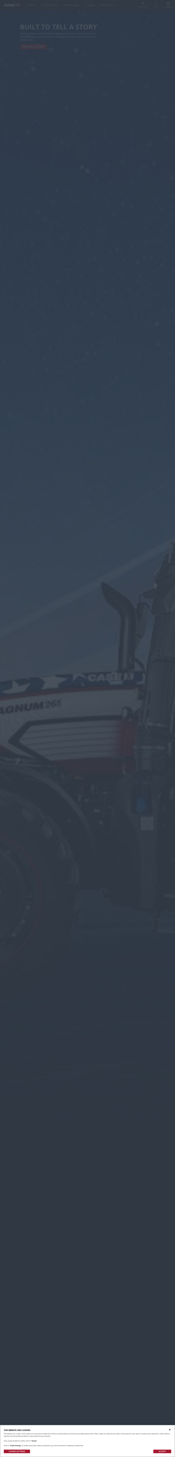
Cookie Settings (17, 1451)
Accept (162, 1451)
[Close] (169, 1429)
